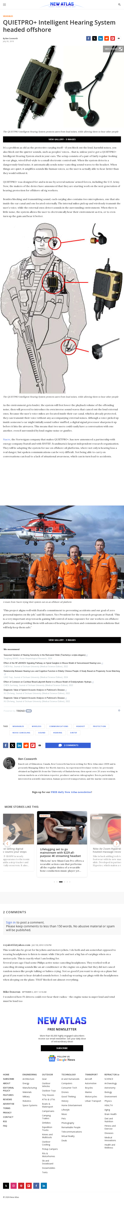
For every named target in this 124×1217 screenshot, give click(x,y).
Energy (26, 1083)
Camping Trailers (46, 1117)
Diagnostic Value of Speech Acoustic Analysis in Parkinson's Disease (34, 690)
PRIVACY (7, 1112)
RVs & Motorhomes (48, 1155)
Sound (41, 733)
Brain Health (110, 1114)
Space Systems (30, 1105)
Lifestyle (65, 1109)
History (64, 1100)
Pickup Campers (50, 1149)
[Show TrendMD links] (119, 710)
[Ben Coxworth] (9, 763)
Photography (67, 1122)
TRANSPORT (91, 1074)
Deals (64, 1140)
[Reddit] (106, 38)
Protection (99, 726)
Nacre (6, 439)
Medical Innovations (110, 1139)
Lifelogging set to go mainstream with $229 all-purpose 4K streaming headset (60, 852)
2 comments (71, 745)
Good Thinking (68, 1096)
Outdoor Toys (49, 1090)
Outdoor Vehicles (46, 1085)
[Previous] (8, 844)
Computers (66, 1083)
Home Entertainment (71, 1105)
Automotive (90, 1083)
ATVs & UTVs (48, 1099)
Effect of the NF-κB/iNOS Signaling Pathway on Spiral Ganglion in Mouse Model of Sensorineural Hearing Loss (52, 663)
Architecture (28, 1078)
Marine (88, 1092)
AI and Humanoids (70, 1078)
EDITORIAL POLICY (8, 1089)
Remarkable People (70, 1127)
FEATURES (8, 1095)
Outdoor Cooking (46, 1143)
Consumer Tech (69, 1087)
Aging (107, 1109)
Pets (63, 1118)
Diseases (108, 1133)
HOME (6, 1074)
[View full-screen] (120, 49)
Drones (65, 1092)
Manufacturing (30, 1087)
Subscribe (62, 1048)
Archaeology (110, 1083)
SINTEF (73, 733)
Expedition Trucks (47, 1128)
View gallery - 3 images (62, 139)
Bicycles (89, 1087)
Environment (110, 1096)
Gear (44, 1078)
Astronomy (109, 1087)
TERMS (6, 1108)
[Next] (116, 844)
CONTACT (8, 1117)
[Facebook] (88, 38)
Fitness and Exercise (110, 1127)
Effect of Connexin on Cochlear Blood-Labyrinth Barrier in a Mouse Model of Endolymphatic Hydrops (47, 682)
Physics (108, 1100)
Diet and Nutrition (108, 1120)
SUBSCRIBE (8, 1078)
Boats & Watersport (47, 1105)
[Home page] (62, 5)
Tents (45, 1172)
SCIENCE (108, 1078)
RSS (5, 1121)
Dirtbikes (46, 1122)
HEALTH (108, 1105)
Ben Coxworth (27, 759)
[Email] (118, 38)
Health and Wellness (109, 1146)
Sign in (11, 922)
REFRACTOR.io (111, 1074)
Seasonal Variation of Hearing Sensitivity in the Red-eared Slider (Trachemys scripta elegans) (44, 655)
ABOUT (6, 1083)
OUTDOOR (47, 1074)
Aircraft (88, 1078)
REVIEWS (7, 1099)
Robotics (27, 1100)
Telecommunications (71, 1131)
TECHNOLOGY (68, 1074)
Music (64, 1114)
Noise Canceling (21, 733)
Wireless (36, 726)
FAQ (5, 1125)
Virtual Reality (68, 1136)
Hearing (57, 733)
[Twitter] (94, 38)
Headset (80, 726)
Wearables (8, 16)
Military (26, 1096)
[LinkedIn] (100, 38)
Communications (58, 726)
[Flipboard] (112, 38)
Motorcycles (91, 1096)
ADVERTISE (8, 1103)
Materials (27, 1092)
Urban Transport (93, 1100)
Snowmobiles (48, 1167)
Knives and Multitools (47, 1136)
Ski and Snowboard (47, 1162)
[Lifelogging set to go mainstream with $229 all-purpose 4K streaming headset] (62, 827)
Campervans (48, 1111)
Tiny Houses (48, 1095)
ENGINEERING (30, 1074)
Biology (108, 1092)
